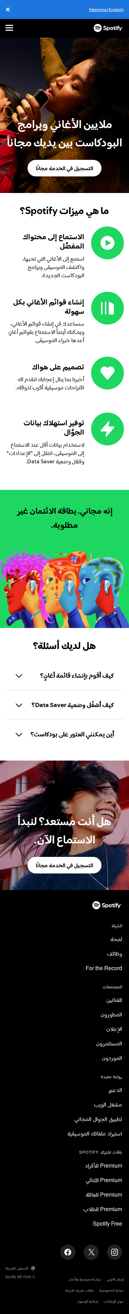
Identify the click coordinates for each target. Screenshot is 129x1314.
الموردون (112, 1058)
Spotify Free (107, 1224)
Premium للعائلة (104, 1195)
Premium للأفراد (103, 1166)
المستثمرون (109, 1044)
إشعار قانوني (115, 1279)
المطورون (111, 1015)
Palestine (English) (106, 9)
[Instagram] (114, 1252)
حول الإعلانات (113, 1301)
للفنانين (114, 1000)
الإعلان (114, 1029)
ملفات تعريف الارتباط (79, 1290)
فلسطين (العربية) (16, 1268)
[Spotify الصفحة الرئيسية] (108, 28)
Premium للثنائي (104, 1180)
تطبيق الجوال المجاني (98, 1119)
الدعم (115, 1090)
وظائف (114, 954)
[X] (91, 1252)
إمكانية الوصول (87, 1301)
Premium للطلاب (102, 1209)
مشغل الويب (108, 1105)
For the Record (104, 968)
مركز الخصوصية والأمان (85, 1279)
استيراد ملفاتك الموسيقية (94, 1134)
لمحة (116, 939)
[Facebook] (67, 1252)
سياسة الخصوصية (111, 1290)
